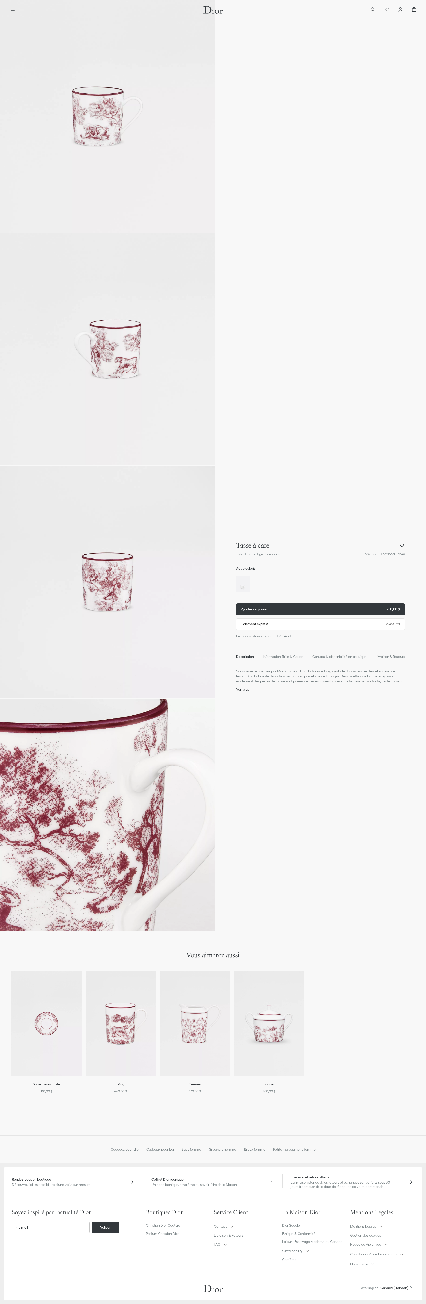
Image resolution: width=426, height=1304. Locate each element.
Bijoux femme (254, 1149)
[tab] (245, 657)
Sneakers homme (222, 1149)
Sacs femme (191, 1149)
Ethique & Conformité (298, 1234)
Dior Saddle (291, 1225)
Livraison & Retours (228, 1235)
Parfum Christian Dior (162, 1234)
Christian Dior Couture (163, 1225)
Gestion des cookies (365, 1235)
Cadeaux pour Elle (125, 1149)
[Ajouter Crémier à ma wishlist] (229, 981)
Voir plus (242, 689)
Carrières (289, 1260)
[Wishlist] (387, 9)
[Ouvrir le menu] (13, 10)
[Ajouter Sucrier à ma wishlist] (304, 981)
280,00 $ (320, 609)
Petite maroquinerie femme (294, 1149)
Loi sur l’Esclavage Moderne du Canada (312, 1242)
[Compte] (400, 9)
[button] (107, 116)
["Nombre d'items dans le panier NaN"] (414, 9)
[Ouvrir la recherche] (373, 9)
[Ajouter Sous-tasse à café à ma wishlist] (81, 981)
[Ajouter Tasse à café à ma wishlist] (402, 545)
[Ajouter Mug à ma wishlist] (155, 981)
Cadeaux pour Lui (160, 1149)
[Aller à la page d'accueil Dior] (213, 10)
